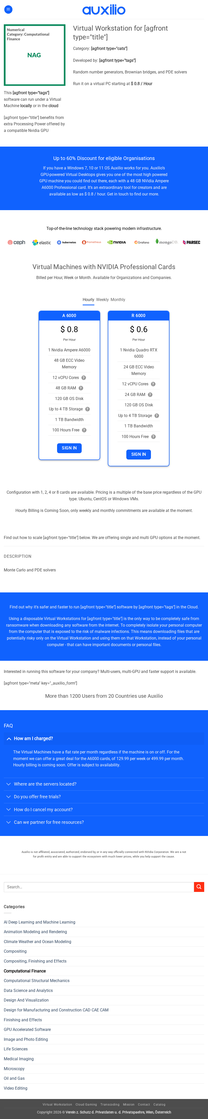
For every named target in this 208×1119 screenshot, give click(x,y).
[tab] (88, 300)
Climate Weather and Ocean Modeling (37, 941)
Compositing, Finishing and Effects (35, 961)
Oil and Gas (14, 1078)
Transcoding (109, 1104)
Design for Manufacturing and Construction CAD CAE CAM (56, 1010)
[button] (8, 9)
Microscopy (14, 1068)
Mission (129, 1104)
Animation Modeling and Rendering (35, 931)
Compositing (15, 951)
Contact (144, 1104)
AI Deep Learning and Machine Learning (39, 922)
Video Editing (15, 1088)
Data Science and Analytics (28, 990)
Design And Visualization (26, 1000)
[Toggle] (9, 738)
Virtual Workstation (57, 1104)
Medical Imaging (19, 1058)
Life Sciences (16, 1049)
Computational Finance (25, 971)
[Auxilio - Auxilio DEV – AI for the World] (104, 9)
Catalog (159, 1104)
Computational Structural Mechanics (37, 980)
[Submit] (199, 887)
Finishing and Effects (23, 1019)
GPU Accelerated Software (27, 1029)
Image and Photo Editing (26, 1039)
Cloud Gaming (86, 1104)
